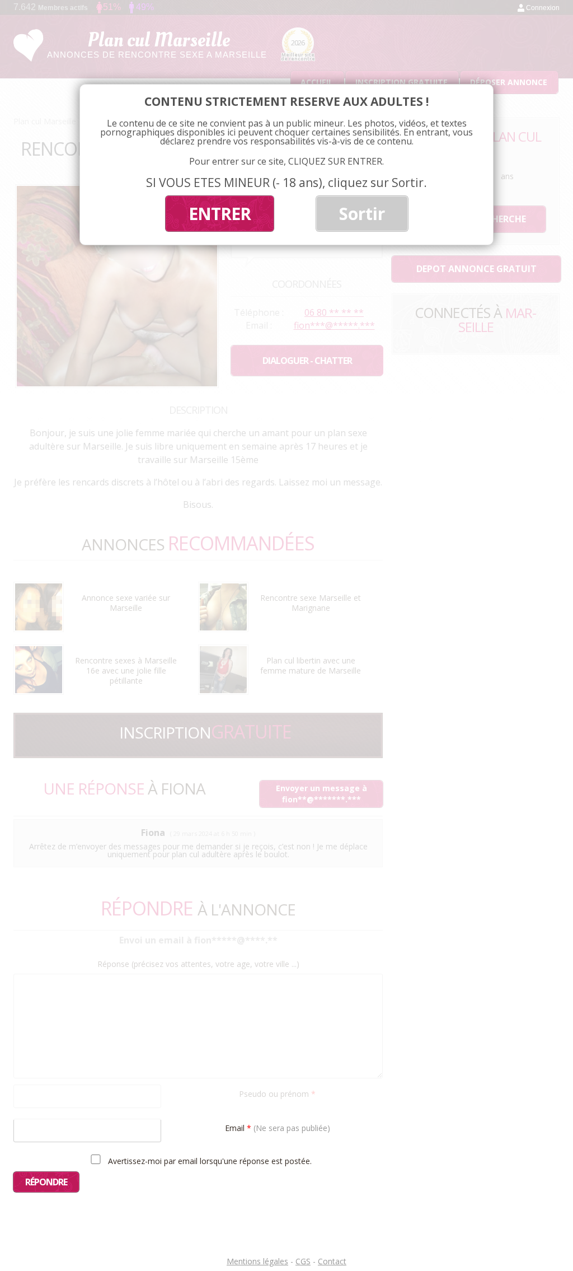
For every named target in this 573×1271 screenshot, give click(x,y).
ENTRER (220, 213)
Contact (332, 1261)
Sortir (362, 213)
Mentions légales (257, 1261)
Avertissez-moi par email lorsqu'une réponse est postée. (209, 1161)
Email (277, 1127)
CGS (303, 1261)
